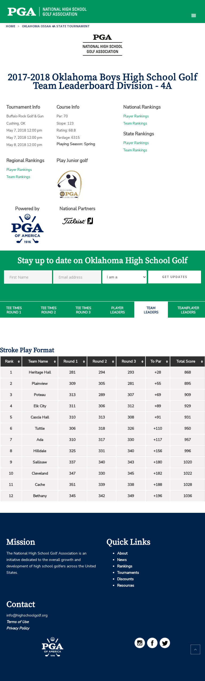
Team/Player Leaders (188, 310)
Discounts (125, 579)
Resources (125, 585)
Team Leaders (151, 310)
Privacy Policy (17, 628)
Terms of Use (17, 621)
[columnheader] (11, 361)
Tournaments (128, 572)
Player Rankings (136, 116)
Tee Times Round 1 (14, 310)
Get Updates (174, 277)
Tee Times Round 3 (83, 310)
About (122, 553)
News (122, 559)
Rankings (124, 566)
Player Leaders (117, 310)
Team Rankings (135, 123)
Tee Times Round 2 (48, 310)
